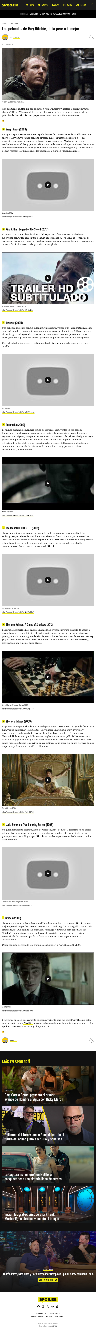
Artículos (14, 24)
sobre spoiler (55, 1313)
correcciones (59, 1316)
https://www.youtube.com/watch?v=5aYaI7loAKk (17, 310)
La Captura (44, 13)
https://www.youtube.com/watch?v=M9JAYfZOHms (18, 412)
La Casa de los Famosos (60, 13)
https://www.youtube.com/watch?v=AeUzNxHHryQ (18, 612)
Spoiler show (48, 1269)
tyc (46, 1313)
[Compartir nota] (92, 37)
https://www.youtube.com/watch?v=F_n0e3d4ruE (18, 515)
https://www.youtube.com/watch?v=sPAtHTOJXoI (17, 1010)
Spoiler (4, 24)
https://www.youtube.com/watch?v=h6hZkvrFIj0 (17, 905)
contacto (39, 1313)
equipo (33, 1316)
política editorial (45, 1316)
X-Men (74, 13)
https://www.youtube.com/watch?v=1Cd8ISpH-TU (18, 708)
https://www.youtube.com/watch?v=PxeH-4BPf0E (18, 811)
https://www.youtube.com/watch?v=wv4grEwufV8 (17, 216)
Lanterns (34, 13)
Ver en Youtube (46, 1279)
